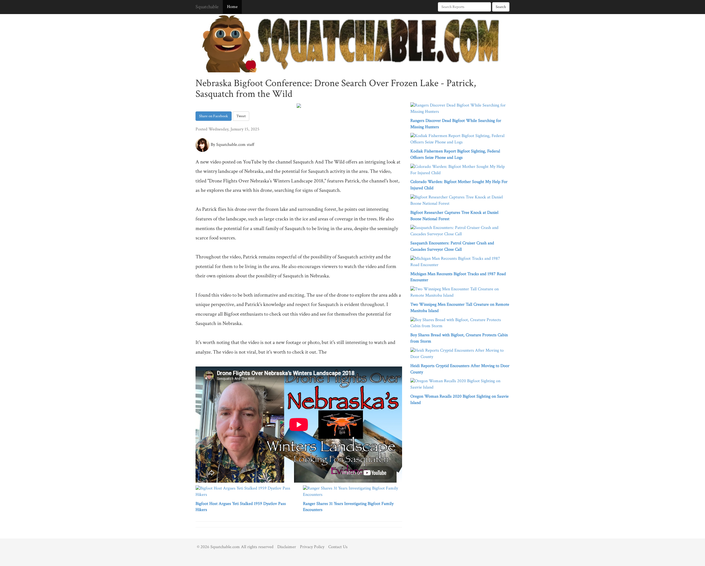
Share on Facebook (213, 116)
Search (501, 6)
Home (232, 7)
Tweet (241, 116)
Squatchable (207, 7)
